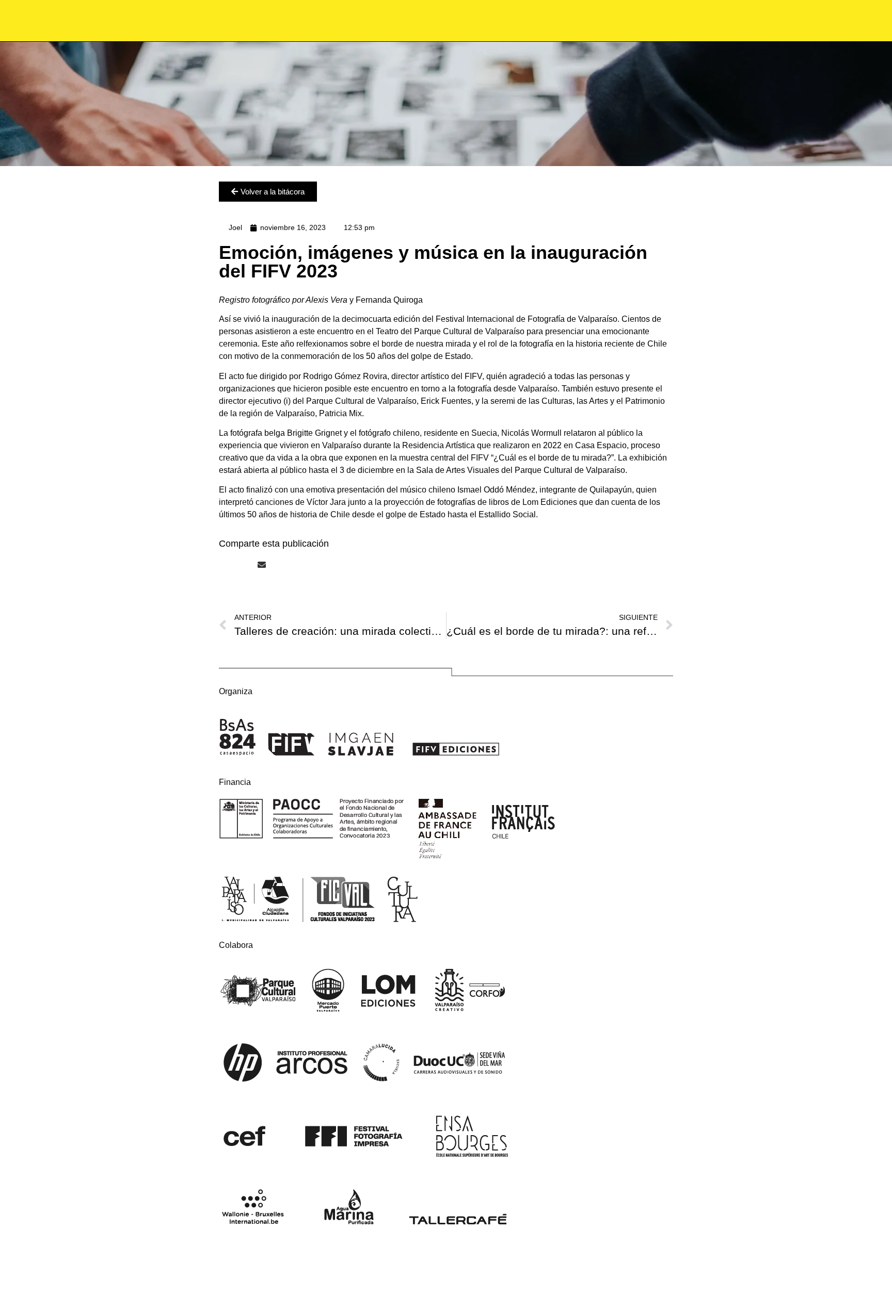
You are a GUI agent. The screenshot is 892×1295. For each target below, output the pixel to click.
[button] (222, 565)
